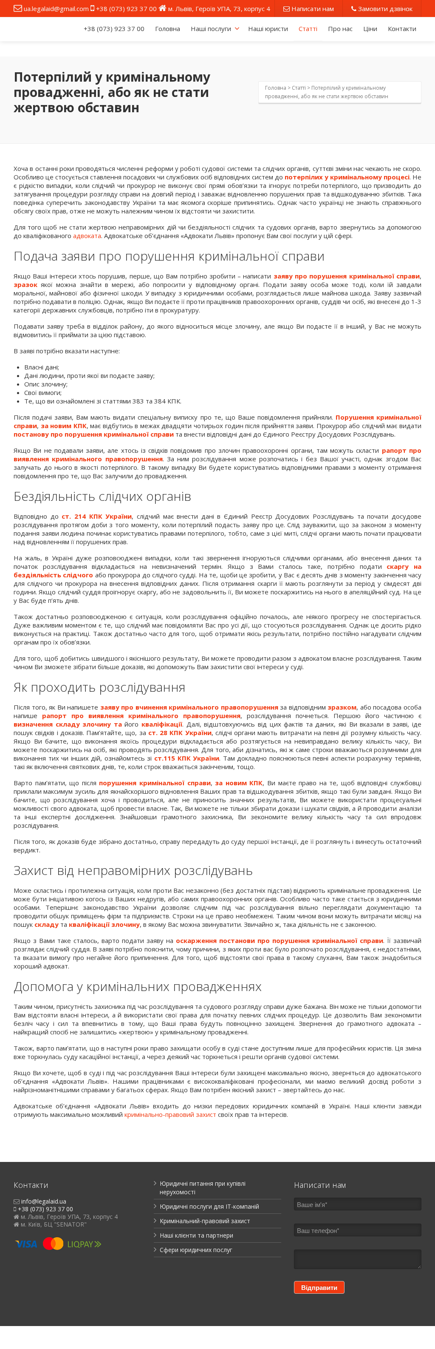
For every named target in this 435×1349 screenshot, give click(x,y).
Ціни (370, 28)
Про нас (340, 28)
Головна (167, 28)
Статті (308, 28)
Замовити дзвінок (384, 8)
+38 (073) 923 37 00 (126, 8)
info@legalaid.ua (43, 1201)
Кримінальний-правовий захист (205, 1221)
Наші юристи (268, 28)
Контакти (402, 28)
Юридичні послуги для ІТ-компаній (209, 1206)
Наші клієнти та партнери (196, 1235)
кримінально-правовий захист (170, 1114)
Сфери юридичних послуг (196, 1250)
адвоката (87, 235)
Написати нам (312, 8)
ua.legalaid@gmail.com (56, 8)
